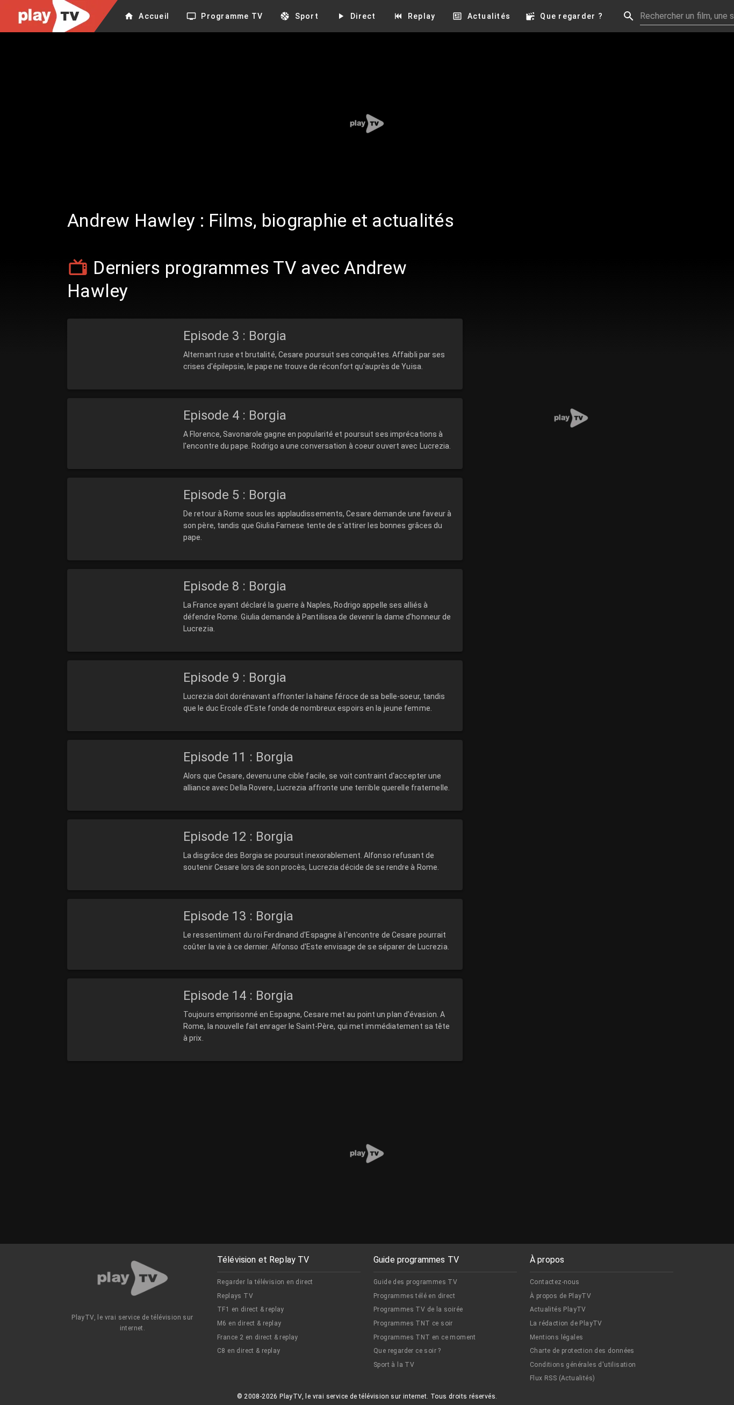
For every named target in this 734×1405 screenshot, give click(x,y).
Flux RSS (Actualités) (562, 1378)
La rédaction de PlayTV (566, 1323)
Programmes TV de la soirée (418, 1309)
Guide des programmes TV (415, 1282)
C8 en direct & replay (248, 1350)
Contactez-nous (555, 1282)
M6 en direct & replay (249, 1323)
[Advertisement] (367, 123)
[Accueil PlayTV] (132, 1280)
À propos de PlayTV (560, 1296)
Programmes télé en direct (414, 1296)
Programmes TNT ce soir (413, 1323)
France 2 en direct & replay (257, 1337)
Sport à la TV (393, 1364)
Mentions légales (556, 1337)
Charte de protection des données (582, 1350)
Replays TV (235, 1296)
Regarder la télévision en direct (265, 1282)
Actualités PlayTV (558, 1309)
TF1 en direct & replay (250, 1309)
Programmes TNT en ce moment (424, 1337)
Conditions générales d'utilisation (583, 1364)
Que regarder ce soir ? (407, 1350)
